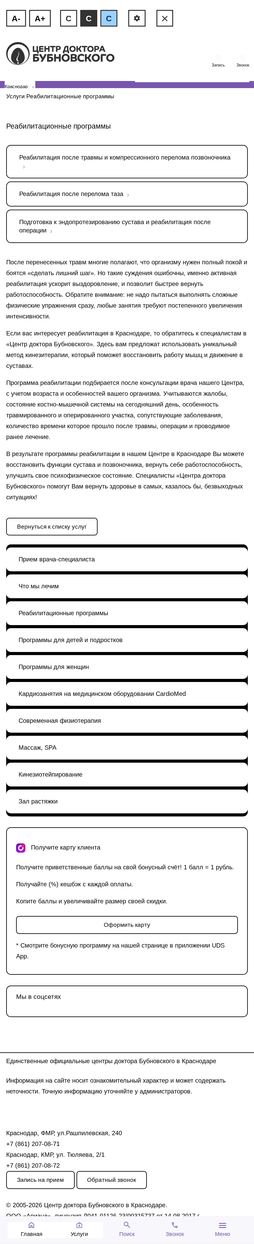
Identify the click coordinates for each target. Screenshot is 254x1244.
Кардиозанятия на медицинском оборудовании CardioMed (102, 693)
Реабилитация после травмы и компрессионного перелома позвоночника (124, 157)
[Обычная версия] (164, 18)
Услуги (15, 96)
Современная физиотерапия (60, 720)
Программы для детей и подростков (71, 640)
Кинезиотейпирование (50, 774)
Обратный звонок (111, 1180)
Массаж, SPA (37, 747)
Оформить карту (127, 925)
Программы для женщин (54, 666)
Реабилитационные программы (63, 613)
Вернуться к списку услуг (52, 526)
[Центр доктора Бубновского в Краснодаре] (70, 54)
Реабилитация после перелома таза (71, 193)
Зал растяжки (38, 801)
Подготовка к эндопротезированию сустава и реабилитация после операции (115, 226)
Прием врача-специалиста (57, 559)
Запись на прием (40, 1180)
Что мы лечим (39, 586)
